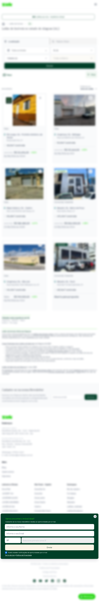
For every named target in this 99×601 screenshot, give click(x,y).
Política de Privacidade (24, 555)
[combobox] (57, 540)
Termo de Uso (10, 555)
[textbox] (58, 540)
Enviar (49, 547)
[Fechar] (95, 516)
